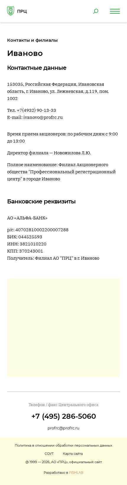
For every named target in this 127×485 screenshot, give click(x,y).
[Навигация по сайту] (114, 11)
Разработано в (63, 473)
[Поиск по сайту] (95, 11)
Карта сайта (73, 454)
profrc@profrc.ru (63, 428)
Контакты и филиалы (32, 40)
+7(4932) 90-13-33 (36, 110)
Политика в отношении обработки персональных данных (63, 445)
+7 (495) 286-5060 (63, 416)
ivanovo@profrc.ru (43, 117)
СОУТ (49, 454)
